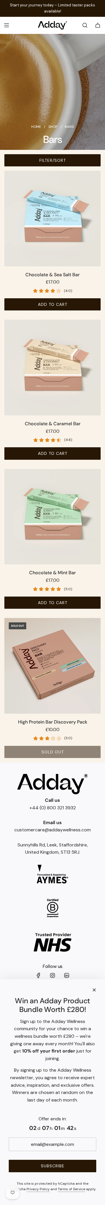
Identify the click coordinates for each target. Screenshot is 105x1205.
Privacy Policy (38, 1189)
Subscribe (52, 1165)
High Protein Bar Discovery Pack (52, 722)
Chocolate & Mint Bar (52, 573)
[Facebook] (38, 975)
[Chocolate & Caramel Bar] (52, 367)
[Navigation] (6, 25)
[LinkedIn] (66, 975)
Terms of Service (71, 1189)
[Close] (94, 990)
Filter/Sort (52, 160)
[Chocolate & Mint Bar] (52, 517)
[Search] (84, 25)
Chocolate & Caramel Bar (52, 424)
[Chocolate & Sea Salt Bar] (52, 218)
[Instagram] (52, 975)
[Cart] (97, 25)
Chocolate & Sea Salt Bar (52, 275)
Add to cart (52, 304)
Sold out (52, 752)
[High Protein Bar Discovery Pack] (52, 666)
